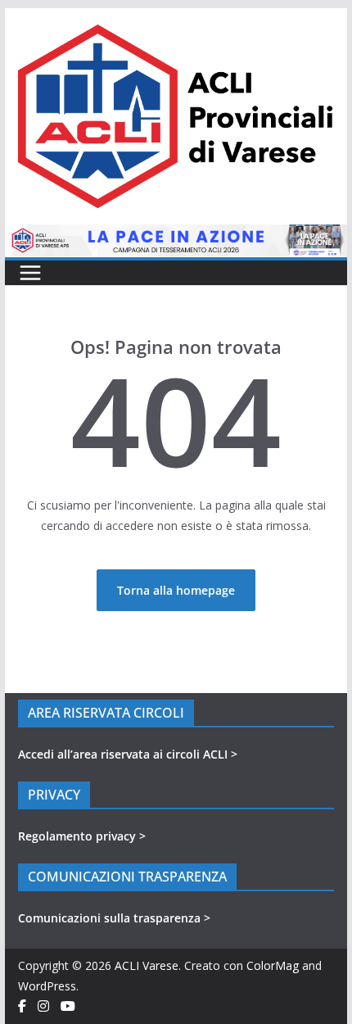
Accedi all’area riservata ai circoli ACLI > (127, 754)
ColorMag (272, 965)
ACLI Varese (146, 965)
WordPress (47, 986)
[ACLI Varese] (175, 234)
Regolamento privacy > (82, 836)
